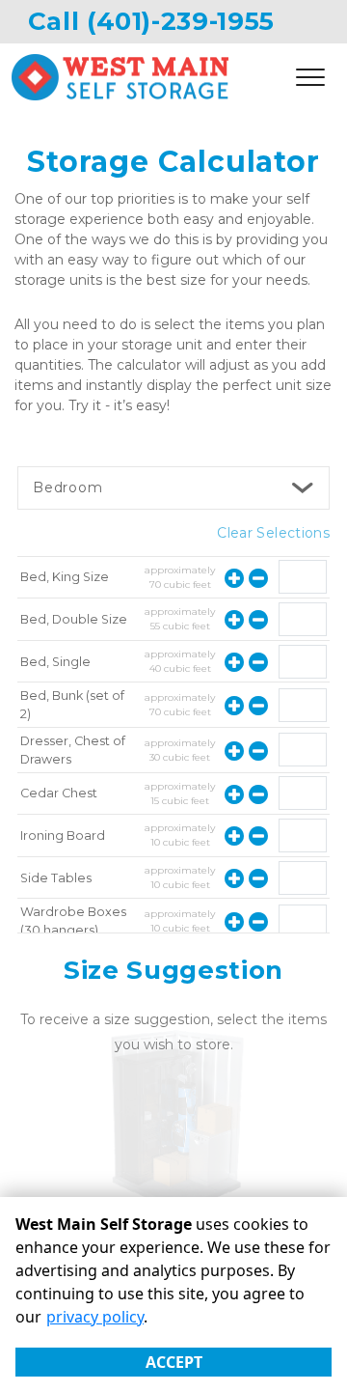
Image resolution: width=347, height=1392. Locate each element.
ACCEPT (174, 1362)
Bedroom (68, 487)
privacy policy (95, 1316)
